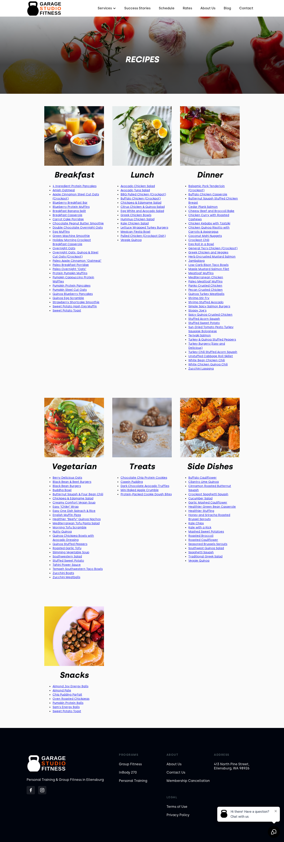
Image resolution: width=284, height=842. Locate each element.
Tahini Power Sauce (67, 565)
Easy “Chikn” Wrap (66, 507)
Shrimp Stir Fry (198, 298)
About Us (207, 8)
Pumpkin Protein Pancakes (71, 285)
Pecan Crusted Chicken (205, 290)
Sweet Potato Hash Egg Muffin (75, 306)
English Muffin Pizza (67, 515)
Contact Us (176, 772)
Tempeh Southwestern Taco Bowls (78, 569)
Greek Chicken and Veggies (208, 252)
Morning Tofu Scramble (69, 527)
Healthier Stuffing (201, 511)
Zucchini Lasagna (201, 368)
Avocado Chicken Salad (138, 186)
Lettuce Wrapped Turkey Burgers (144, 227)
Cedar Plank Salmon (203, 207)
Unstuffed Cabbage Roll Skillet (210, 356)
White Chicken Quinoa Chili (208, 364)
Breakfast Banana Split (69, 211)
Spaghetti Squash (201, 552)
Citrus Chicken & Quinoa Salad (143, 207)
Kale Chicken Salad (135, 223)
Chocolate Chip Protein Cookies (144, 477)
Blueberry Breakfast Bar (70, 202)
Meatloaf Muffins (201, 273)
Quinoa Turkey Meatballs (206, 294)
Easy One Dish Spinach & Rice (74, 511)
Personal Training (133, 781)
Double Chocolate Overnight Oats (78, 227)
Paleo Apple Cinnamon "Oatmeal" (77, 261)
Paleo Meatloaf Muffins (205, 281)
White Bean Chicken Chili (206, 360)
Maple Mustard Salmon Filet (208, 269)
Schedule (166, 8)
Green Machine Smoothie (71, 236)
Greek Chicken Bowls (136, 215)
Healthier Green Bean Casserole (212, 507)
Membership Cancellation (188, 781)
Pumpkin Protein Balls (68, 703)
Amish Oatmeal (64, 190)
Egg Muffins (61, 232)
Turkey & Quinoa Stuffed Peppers (212, 339)
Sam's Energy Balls (66, 707)
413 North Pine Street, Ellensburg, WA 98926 (231, 766)
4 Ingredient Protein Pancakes (74, 186)
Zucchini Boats (63, 573)
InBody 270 (128, 772)
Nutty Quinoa (62, 531)
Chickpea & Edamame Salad (141, 202)
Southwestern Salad (67, 556)
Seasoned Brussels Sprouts (207, 544)
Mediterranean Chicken (205, 277)
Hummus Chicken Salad (137, 219)
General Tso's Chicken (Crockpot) (212, 248)
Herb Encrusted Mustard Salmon (212, 256)
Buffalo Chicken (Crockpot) (141, 198)
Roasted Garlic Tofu (67, 548)
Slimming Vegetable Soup (71, 552)
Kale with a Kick (199, 527)
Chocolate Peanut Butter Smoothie (78, 223)
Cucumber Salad (200, 498)
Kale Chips (196, 523)
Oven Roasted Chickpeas (71, 699)
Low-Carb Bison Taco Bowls (208, 265)
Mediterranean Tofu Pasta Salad (76, 523)
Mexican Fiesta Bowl (135, 232)
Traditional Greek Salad (205, 556)
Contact (246, 8)
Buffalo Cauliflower (202, 477)
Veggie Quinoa (131, 240)
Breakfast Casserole (67, 215)
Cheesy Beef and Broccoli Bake (211, 211)
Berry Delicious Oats (67, 477)
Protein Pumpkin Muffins (70, 273)
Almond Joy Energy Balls (70, 686)
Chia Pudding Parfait (67, 694)
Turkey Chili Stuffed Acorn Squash (212, 352)
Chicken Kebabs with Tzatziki (209, 223)
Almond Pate (62, 690)
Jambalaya (196, 261)
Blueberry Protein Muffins (71, 207)
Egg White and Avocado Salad (142, 211)
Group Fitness (130, 764)
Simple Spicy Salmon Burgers (209, 306)
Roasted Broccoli (200, 536)
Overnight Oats (64, 248)
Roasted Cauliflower (203, 540)
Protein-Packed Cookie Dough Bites (146, 494)
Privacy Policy (178, 815)
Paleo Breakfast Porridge (71, 265)
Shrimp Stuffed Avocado (205, 302)
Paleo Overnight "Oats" (69, 269)
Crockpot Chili (198, 240)
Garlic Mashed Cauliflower (207, 502)
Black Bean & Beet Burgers (72, 482)
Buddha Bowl (62, 490)
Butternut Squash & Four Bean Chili (78, 494)
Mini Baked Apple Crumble (140, 490)
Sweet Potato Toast (67, 310)
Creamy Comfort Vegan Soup (74, 502)
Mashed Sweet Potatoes (206, 531)
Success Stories (137, 8)
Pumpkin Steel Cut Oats (70, 290)
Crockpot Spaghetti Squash (208, 494)
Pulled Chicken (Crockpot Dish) (143, 236)
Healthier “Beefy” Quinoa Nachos (77, 519)
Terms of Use (177, 807)
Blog (227, 8)
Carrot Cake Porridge (68, 219)
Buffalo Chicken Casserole (207, 194)
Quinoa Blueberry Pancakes (73, 294)
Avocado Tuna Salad (135, 190)
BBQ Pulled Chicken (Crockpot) (143, 194)
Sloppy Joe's (197, 310)
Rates (187, 8)
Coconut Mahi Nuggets (205, 236)
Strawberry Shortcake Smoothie (76, 302)
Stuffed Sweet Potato (204, 323)
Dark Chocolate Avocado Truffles (145, 486)
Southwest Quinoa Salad (206, 548)
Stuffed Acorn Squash (204, 319)
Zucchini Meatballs (66, 577)
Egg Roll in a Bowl (201, 244)
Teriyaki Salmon (199, 335)
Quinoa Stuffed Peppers (70, 544)
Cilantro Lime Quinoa (203, 482)
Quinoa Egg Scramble (68, 298)
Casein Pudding (132, 482)
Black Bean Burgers (67, 486)
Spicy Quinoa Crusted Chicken (210, 314)
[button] (106, 8)
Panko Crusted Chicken (205, 285)
